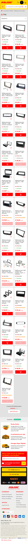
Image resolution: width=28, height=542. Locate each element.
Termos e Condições (6, 498)
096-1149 (19, 363)
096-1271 (6, 246)
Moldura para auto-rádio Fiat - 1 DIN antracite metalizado (7, 123)
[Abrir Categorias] (3, 7)
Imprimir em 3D (5, 505)
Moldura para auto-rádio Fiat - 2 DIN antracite (6, 302)
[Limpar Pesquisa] (22, 7)
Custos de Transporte (7, 494)
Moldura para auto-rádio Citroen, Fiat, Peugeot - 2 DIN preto (7, 271)
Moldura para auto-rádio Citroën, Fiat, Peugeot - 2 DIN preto (20, 36)
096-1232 (6, 215)
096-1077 (19, 97)
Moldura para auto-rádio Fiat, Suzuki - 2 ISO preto (7, 212)
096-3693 (6, 186)
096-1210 (19, 127)
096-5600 (19, 276)
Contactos (18, 502)
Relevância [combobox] (4, 18)
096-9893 (6, 97)
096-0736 (19, 156)
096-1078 (19, 186)
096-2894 (19, 39)
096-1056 (6, 334)
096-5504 (6, 276)
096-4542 (19, 246)
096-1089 (6, 39)
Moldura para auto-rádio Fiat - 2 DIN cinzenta (6, 389)
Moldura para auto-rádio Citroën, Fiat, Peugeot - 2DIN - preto (6, 182)
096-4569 (6, 156)
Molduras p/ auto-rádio (19, 10)
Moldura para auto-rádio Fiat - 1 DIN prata (19, 65)
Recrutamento (19, 498)
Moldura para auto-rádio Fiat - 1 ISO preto (19, 302)
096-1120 (6, 305)
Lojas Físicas (19, 496)
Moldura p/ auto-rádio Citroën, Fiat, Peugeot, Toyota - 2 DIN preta (20, 272)
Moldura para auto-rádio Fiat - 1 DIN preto (6, 36)
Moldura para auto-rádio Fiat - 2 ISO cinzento (19, 360)
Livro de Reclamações (21, 504)
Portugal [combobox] (7, 512)
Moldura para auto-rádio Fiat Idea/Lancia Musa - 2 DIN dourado (7, 94)
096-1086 (19, 334)
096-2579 (6, 68)
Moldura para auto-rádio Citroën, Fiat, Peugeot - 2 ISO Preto (7, 152)
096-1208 (19, 68)
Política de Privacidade (21, 506)
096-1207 (6, 127)
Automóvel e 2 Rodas (8, 10)
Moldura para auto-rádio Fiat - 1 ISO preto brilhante (6, 241)
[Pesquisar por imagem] (25, 7)
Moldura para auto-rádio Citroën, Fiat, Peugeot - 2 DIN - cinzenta (19, 241)
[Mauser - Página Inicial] (6, 3)
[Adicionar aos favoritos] (11, 32)
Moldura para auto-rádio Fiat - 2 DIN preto (6, 360)
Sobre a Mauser (19, 494)
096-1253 (19, 215)
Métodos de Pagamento (7, 496)
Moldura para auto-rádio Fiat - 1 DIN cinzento (6, 331)
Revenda (18, 500)
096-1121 (6, 363)
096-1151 (6, 393)
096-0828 (19, 305)
